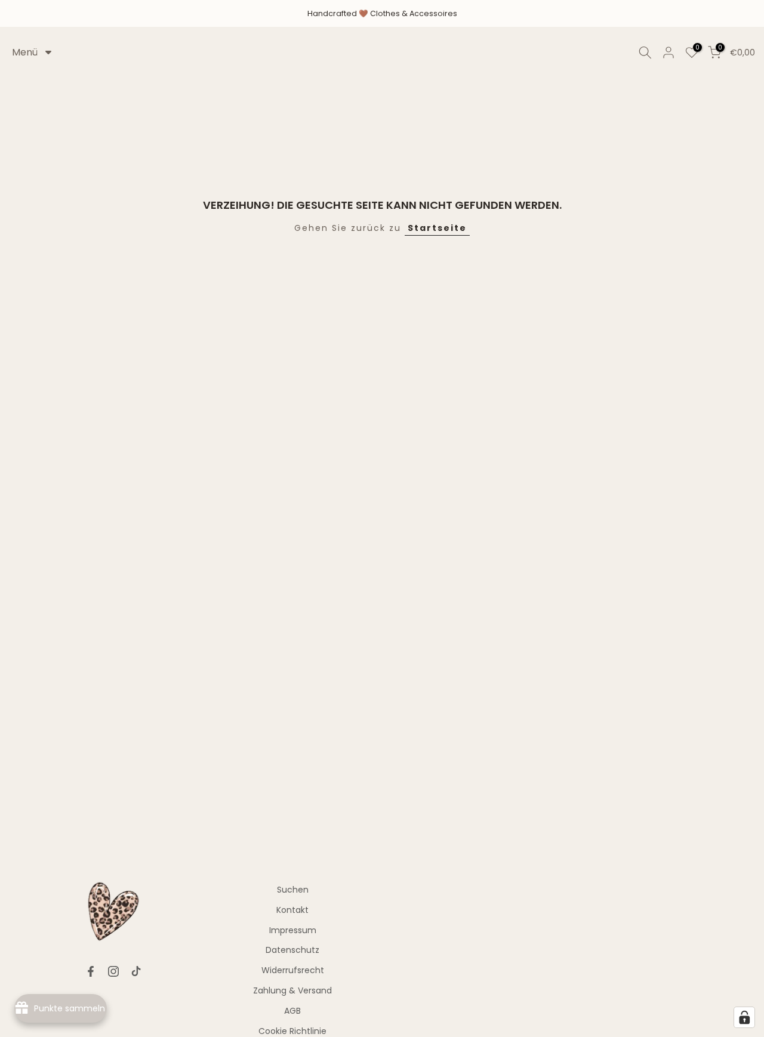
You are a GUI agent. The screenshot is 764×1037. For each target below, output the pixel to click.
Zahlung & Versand (292, 990)
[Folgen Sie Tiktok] (136, 971)
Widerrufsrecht (292, 970)
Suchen (293, 890)
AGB (292, 1011)
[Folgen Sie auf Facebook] (90, 971)
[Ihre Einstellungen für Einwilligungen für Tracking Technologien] (744, 1017)
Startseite (437, 228)
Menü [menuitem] (25, 52)
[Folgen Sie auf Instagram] (113, 971)
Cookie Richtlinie (292, 1031)
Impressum (292, 930)
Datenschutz (292, 950)
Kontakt (292, 910)
